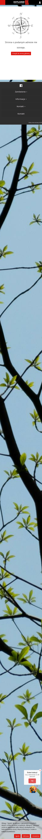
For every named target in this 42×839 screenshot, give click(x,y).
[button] (33, 789)
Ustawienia (35, 836)
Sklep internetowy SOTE (35, 122)
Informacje (20, 99)
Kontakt (20, 106)
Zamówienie (20, 91)
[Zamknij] (40, 770)
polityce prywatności (8, 831)
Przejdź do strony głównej (21, 53)
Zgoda (17, 836)
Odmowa (26, 836)
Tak (32, 781)
